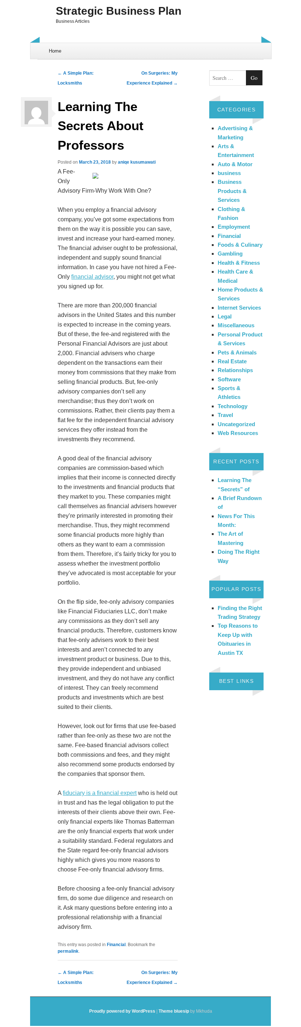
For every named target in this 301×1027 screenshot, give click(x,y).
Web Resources (238, 433)
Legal (225, 316)
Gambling (230, 253)
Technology (232, 406)
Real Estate (232, 361)
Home (55, 51)
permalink (68, 951)
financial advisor (92, 277)
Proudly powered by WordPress (122, 1011)
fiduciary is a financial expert (100, 793)
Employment (234, 227)
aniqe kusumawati (137, 162)
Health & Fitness (239, 263)
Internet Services (239, 307)
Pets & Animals (237, 352)
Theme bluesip (174, 1011)
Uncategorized (236, 424)
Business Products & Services (232, 191)
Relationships (235, 370)
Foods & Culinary (240, 245)
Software (229, 379)
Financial (116, 944)
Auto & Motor (235, 164)
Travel (225, 415)
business (229, 173)
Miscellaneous (236, 325)
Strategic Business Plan (118, 11)
